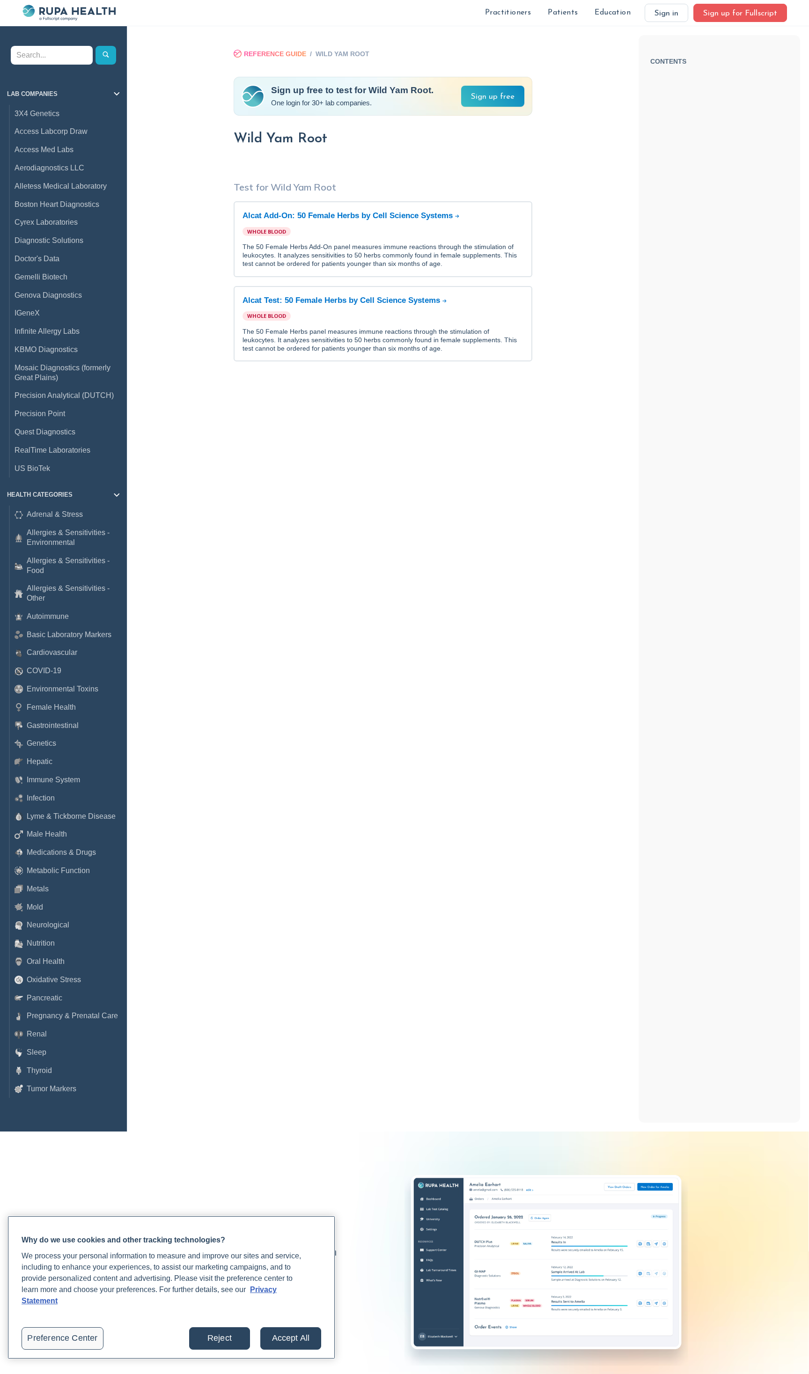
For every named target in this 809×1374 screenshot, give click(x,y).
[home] (69, 12)
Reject (219, 1338)
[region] (171, 1287)
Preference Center (62, 1338)
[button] (508, 12)
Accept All (291, 1338)
